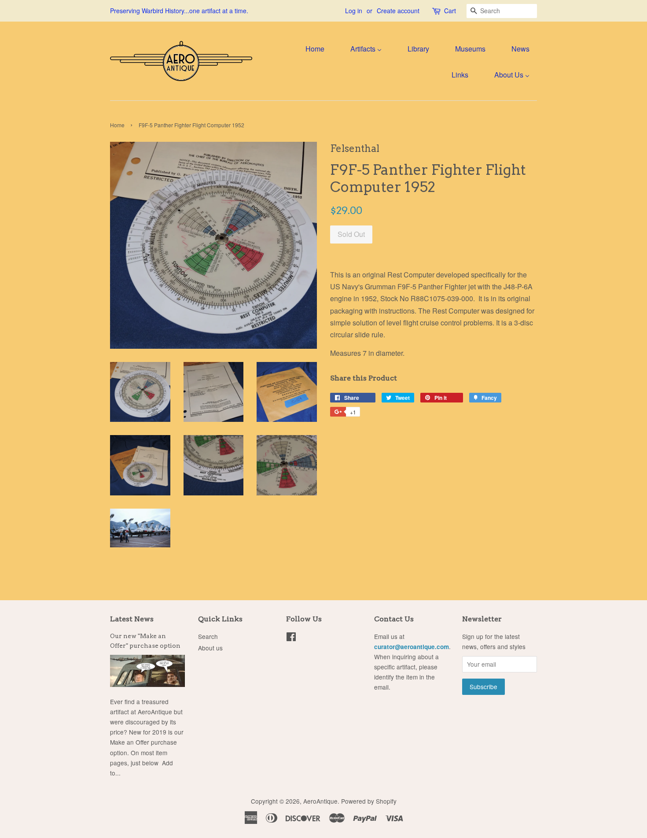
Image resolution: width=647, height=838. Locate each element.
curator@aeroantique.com (411, 646)
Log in (353, 10)
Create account (398, 10)
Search (208, 636)
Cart (450, 10)
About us (210, 647)
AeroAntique (320, 801)
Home (117, 125)
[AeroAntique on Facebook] (291, 638)
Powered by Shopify (369, 801)
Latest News (132, 619)
